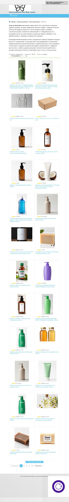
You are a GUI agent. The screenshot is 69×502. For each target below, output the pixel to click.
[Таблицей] (34, 54)
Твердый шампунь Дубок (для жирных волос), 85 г (21, 452)
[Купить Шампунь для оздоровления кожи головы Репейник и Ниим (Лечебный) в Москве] (47, 271)
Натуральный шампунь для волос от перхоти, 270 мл (20, 386)
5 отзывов (43, 183)
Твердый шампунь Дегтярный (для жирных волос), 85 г (46, 452)
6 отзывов (43, 83)
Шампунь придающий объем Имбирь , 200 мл (21, 185)
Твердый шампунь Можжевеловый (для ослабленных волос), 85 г (47, 252)
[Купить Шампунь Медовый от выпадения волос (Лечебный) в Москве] (47, 337)
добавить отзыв (19, 83)
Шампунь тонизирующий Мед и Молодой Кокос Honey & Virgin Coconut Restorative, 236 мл (47, 186)
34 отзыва (43, 116)
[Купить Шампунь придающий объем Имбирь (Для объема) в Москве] (21, 171)
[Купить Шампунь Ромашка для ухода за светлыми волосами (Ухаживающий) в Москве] (47, 404)
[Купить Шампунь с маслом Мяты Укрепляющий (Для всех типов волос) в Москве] (21, 404)
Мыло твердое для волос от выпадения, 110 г (47, 119)
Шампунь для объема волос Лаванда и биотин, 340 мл (21, 352)
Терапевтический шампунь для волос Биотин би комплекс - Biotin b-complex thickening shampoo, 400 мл (46, 86)
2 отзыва (43, 149)
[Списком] (32, 54)
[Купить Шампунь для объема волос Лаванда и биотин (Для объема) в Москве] (21, 337)
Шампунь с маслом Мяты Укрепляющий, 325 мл (21, 419)
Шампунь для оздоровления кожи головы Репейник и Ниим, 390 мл (45, 285)
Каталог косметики (22, 21)
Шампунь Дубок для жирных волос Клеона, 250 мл (20, 285)
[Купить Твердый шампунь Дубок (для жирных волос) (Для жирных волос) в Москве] (21, 438)
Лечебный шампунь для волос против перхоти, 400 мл (46, 152)
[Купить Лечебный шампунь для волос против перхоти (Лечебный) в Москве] (47, 137)
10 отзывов (18, 383)
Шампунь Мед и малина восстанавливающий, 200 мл (18, 152)
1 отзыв (17, 149)
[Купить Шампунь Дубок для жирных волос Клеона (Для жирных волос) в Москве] (21, 271)
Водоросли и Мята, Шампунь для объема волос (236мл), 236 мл (45, 386)
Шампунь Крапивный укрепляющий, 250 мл (21, 119)
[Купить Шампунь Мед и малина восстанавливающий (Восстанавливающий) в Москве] (21, 137)
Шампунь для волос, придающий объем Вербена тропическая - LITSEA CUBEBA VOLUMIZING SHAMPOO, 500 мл (21, 86)
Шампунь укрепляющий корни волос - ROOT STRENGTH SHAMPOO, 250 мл (47, 319)
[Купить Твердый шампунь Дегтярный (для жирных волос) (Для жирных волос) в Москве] (47, 438)
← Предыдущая (14, 465)
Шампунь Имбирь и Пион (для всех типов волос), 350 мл (20, 319)
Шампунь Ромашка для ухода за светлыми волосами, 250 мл (45, 419)
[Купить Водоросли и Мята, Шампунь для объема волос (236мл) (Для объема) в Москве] (47, 371)
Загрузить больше (34, 462)
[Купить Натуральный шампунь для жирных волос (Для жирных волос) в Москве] (47, 204)
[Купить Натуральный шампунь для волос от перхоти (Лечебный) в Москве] (21, 371)
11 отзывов (43, 216)
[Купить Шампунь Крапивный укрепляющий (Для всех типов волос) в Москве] (21, 104)
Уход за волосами (34, 21)
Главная (13, 21)
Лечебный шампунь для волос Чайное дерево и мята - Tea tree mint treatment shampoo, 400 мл (21, 220)
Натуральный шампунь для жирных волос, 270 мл (46, 219)
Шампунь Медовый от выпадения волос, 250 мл (47, 352)
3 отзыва (18, 216)
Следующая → (39, 465)
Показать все (19, 54)
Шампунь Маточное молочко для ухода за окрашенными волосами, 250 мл (21, 252)
